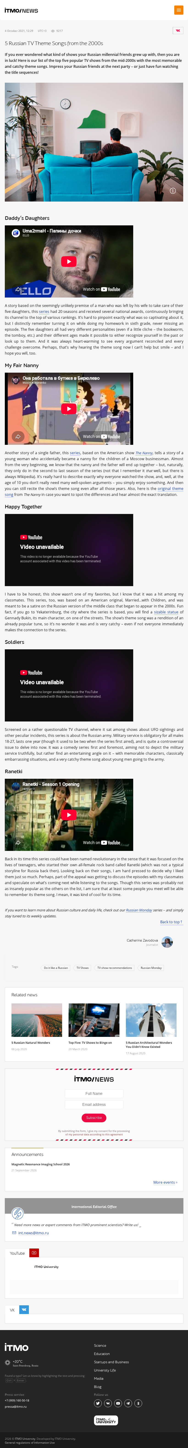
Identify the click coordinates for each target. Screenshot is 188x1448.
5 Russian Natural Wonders (30, 1043)
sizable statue (166, 612)
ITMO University (46, 1267)
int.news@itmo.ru (33, 1232)
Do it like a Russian (56, 968)
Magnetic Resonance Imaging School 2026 (40, 1164)
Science (100, 1346)
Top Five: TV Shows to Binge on (90, 1043)
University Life (105, 1370)
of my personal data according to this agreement (94, 1134)
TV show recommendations (114, 968)
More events (164, 1182)
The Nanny (143, 453)
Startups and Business (111, 1362)
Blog (98, 1387)
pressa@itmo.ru (16, 1406)
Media (98, 1379)
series (44, 311)
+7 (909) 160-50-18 (17, 1400)
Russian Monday (139, 910)
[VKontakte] (177, 30)
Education (102, 1354)
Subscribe (94, 1118)
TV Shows (83, 968)
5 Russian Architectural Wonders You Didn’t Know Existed (149, 1045)
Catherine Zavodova (142, 940)
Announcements (27, 1154)
